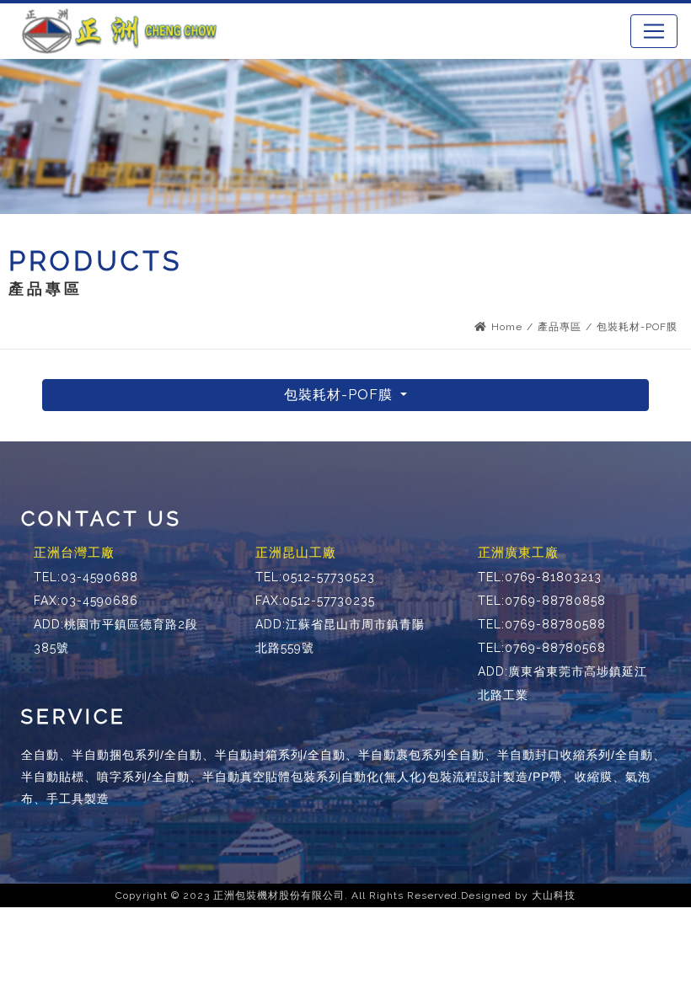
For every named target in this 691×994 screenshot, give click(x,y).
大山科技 (554, 895)
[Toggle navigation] (654, 31)
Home (506, 327)
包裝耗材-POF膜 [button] (340, 395)
